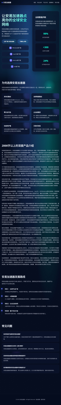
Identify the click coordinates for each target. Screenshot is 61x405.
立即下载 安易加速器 (9, 41)
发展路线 (51, 2)
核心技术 (39, 2)
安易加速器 (22, 399)
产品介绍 (45, 2)
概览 (35, 2)
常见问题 (57, 2)
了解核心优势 (22, 41)
